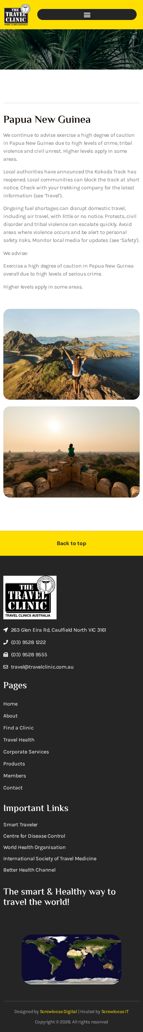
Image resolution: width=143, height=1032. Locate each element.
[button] (86, 14)
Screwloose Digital (58, 1011)
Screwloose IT (115, 1011)
